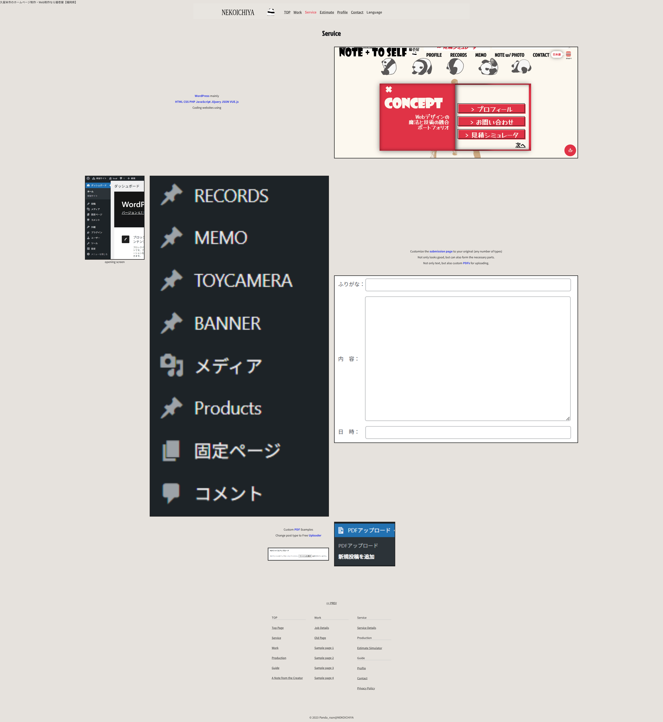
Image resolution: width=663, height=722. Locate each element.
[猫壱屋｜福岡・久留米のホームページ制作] (248, 12)
